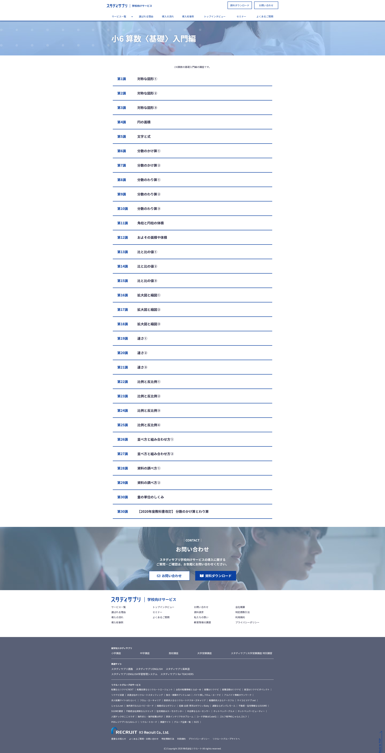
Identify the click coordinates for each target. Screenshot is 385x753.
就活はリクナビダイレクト (257, 689)
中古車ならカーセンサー (198, 711)
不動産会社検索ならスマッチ (139, 711)
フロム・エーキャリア (150, 700)
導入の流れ (168, 16)
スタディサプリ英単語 (178, 669)
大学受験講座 (204, 653)
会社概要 (240, 607)
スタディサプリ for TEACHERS (177, 674)
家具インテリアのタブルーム (179, 716)
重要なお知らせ (118, 738)
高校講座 (173, 653)
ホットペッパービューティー (251, 711)
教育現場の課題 (202, 622)
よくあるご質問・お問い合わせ (144, 738)
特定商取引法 (242, 612)
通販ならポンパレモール (223, 705)
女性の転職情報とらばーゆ (188, 689)
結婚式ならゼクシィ (166, 705)
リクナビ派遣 (117, 694)
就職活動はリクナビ (231, 689)
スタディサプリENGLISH (149, 669)
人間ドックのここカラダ (122, 716)
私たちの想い (201, 617)
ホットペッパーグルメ (223, 711)
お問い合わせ (266, 5)
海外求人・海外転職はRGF (150, 716)
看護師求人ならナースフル (221, 700)
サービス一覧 (119, 16)
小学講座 (116, 653)
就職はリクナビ (211, 689)
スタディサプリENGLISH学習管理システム (134, 674)
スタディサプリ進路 (122, 669)
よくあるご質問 (264, 16)
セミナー (241, 16)
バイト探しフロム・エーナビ (207, 694)
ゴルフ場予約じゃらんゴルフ (233, 716)
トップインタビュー (215, 16)
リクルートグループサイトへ (226, 738)
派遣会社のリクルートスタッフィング (145, 694)
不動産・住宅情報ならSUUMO (253, 705)
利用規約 (240, 617)
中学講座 (145, 653)
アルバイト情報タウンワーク (237, 694)
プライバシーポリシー (247, 622)
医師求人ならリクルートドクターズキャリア (185, 700)
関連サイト (165, 721)
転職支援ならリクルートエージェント (155, 689)
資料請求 (199, 612)
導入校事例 (188, 16)
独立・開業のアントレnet (178, 694)
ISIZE (196, 721)
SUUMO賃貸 (117, 711)
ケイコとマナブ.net (246, 700)
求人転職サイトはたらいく (124, 700)
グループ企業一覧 (182, 721)
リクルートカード (148, 721)
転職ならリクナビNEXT (122, 689)
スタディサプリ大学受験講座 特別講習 (251, 653)
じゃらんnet (117, 705)
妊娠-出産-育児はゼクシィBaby (194, 705)
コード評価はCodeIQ (206, 716)
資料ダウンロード (239, 5)
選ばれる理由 (146, 16)
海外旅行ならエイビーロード (140, 705)
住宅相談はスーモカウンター (170, 711)
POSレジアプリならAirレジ (124, 721)
